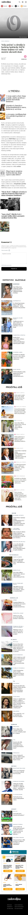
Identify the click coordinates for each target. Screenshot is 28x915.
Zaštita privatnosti (19, 906)
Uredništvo (9, 906)
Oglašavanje (10, 908)
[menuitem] (22, 2)
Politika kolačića (19, 908)
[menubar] (22, 2)
